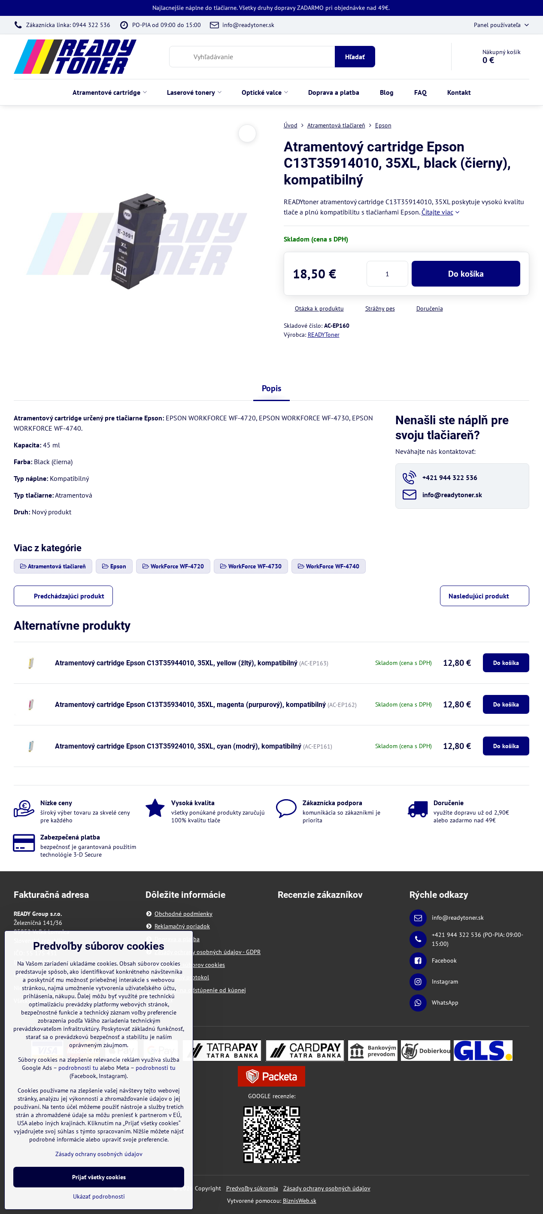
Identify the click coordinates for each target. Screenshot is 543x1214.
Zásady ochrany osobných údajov (326, 1188)
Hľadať (355, 56)
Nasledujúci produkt (479, 596)
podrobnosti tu (78, 1068)
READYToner (324, 334)
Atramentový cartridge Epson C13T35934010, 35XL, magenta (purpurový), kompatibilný (190, 705)
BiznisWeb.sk (299, 1201)
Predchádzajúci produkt (69, 596)
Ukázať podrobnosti (99, 1196)
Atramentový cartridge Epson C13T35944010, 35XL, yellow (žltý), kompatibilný (176, 663)
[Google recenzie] (272, 1134)
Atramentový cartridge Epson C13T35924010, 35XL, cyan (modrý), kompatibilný (178, 746)
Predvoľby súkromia (252, 1188)
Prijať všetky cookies (99, 1177)
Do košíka (466, 273)
